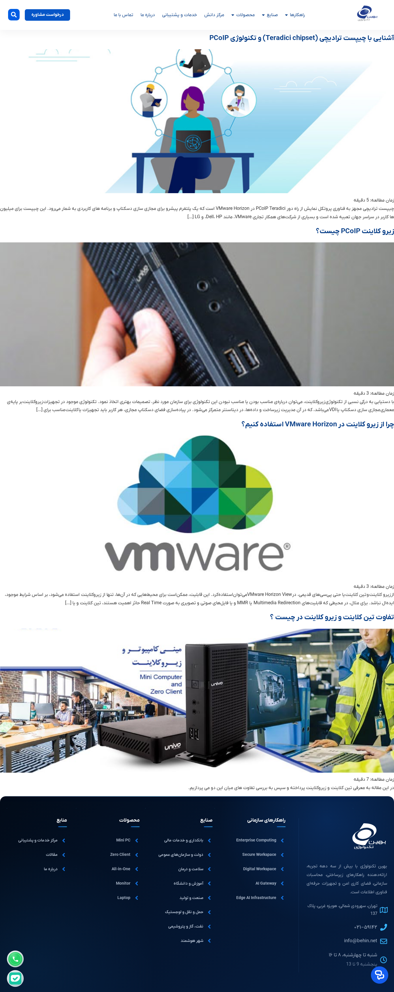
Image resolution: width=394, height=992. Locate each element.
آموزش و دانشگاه (188, 883)
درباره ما (147, 15)
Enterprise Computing (256, 840)
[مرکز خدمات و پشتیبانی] (64, 840)
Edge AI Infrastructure (256, 898)
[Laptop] (136, 898)
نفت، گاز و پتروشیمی (185, 926)
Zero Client (120, 855)
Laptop (123, 898)
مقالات (52, 855)
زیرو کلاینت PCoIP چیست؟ (355, 231)
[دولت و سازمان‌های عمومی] (209, 855)
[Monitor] (136, 883)
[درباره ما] (64, 869)
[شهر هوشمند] (209, 941)
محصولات (245, 15)
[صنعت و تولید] (209, 898)
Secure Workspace (259, 855)
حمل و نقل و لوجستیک (184, 912)
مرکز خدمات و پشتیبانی (38, 840)
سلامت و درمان (190, 869)
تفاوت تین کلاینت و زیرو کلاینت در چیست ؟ (332, 617)
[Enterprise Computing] (282, 840)
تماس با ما (123, 15)
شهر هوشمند (192, 941)
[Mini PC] (136, 840)
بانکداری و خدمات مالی (183, 840)
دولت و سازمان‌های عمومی (180, 855)
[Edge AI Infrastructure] (282, 898)
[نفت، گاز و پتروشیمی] (209, 926)
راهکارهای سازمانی (266, 820)
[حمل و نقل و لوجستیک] (209, 912)
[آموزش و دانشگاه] (209, 883)
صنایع (272, 15)
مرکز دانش (214, 15)
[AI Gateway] (282, 883)
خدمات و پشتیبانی (179, 15)
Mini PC (123, 840)
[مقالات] (64, 855)
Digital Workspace (259, 869)
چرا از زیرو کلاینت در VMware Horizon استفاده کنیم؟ (317, 424)
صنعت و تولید (191, 898)
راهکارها (297, 15)
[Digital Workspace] (282, 869)
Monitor (123, 883)
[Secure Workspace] (282, 855)
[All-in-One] (136, 869)
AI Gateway (266, 883)
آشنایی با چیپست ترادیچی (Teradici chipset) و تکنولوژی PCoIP (301, 38)
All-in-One (121, 869)
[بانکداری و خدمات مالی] (209, 840)
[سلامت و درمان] (209, 869)
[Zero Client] (136, 855)
